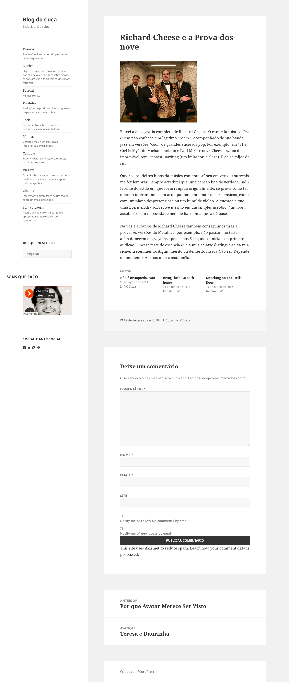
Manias (40, 140)
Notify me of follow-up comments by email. (154, 521)
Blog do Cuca (40, 19)
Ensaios (45, 53)
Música (46, 74)
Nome (126, 455)
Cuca (169, 320)
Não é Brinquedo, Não (137, 278)
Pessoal (31, 92)
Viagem (47, 176)
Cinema (46, 195)
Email (126, 475)
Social (42, 124)
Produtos (46, 107)
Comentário (133, 389)
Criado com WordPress (137, 671)
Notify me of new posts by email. (146, 533)
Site (123, 495)
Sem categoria (43, 213)
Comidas (44, 157)
